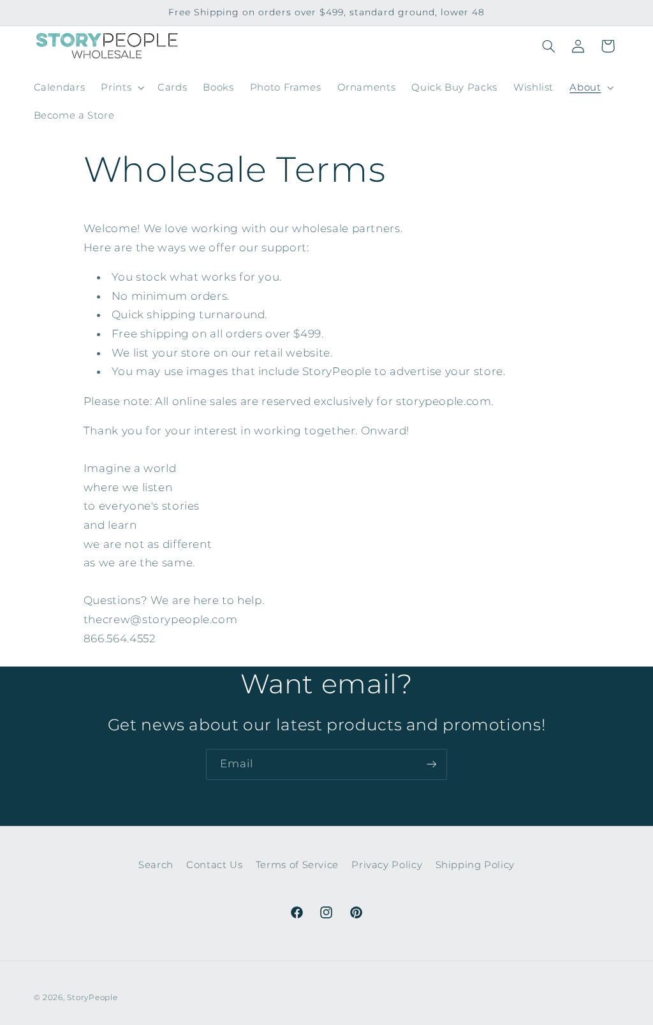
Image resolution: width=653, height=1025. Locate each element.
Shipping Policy (475, 865)
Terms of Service (297, 865)
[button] (121, 87)
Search (155, 865)
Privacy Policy (386, 865)
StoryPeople (92, 997)
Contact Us (214, 865)
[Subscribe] (431, 764)
